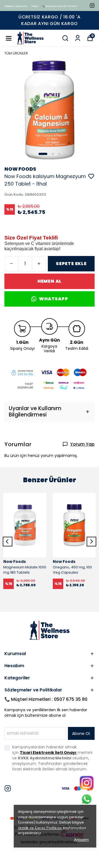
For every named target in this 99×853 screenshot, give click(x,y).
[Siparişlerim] (77, 38)
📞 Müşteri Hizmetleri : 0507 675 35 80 (60, 6)
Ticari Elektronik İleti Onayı (48, 752)
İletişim (35, 6)
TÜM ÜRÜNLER (16, 53)
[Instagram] (7, 788)
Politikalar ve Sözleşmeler (15, 6)
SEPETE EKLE (71, 263)
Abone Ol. (81, 733)
